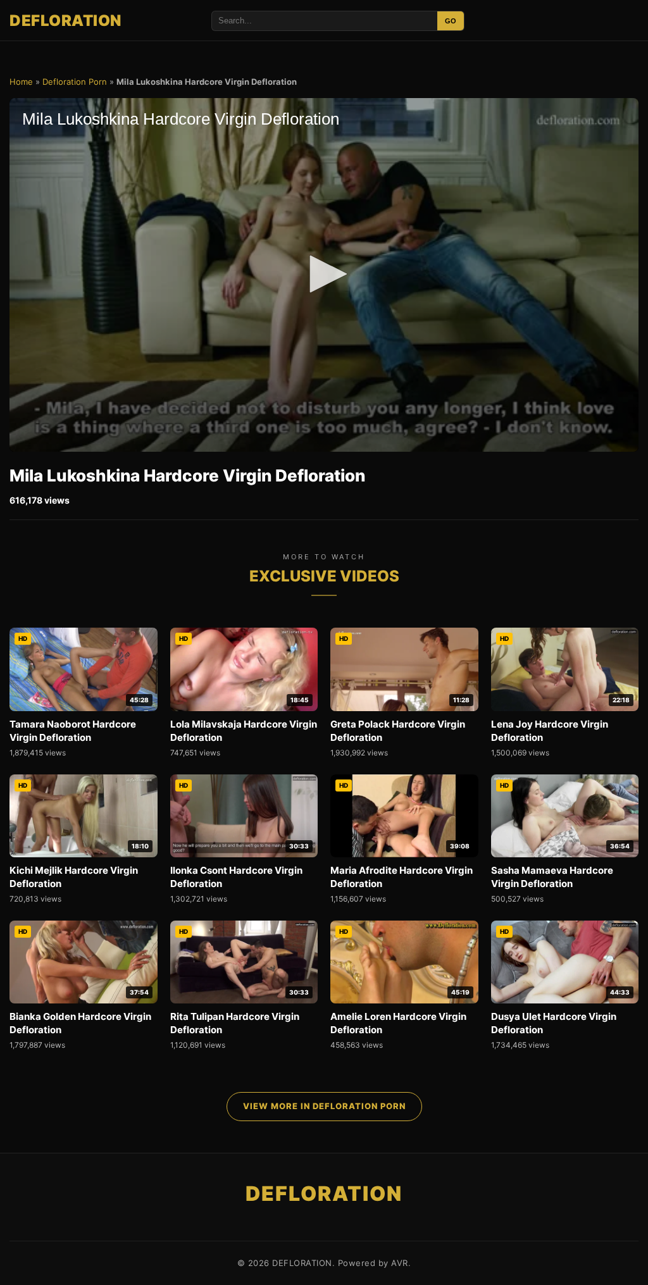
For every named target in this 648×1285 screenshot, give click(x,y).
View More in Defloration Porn (324, 1106)
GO (450, 21)
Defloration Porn (74, 82)
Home (21, 82)
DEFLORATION (65, 20)
